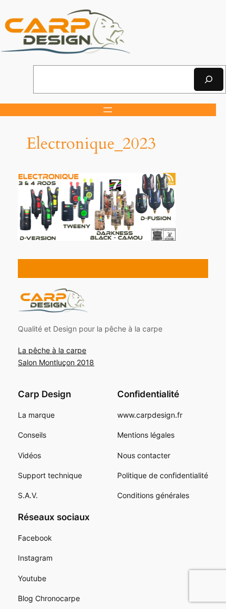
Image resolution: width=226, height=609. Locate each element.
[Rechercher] (208, 79)
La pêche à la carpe (52, 350)
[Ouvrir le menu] (107, 110)
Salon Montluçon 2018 (56, 362)
